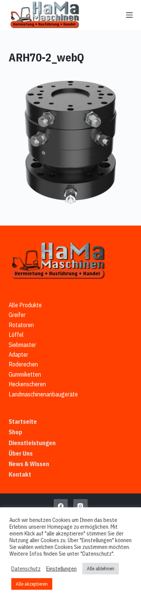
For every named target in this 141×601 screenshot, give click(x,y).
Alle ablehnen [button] (100, 568)
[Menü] (129, 15)
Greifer (17, 314)
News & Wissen (29, 464)
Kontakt (20, 474)
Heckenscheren (27, 384)
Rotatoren (21, 325)
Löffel (16, 334)
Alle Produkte (25, 305)
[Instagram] (80, 506)
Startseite (23, 421)
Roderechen (23, 364)
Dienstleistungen (32, 443)
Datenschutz (26, 568)
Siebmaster (22, 344)
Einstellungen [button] (61, 568)
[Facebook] (61, 506)
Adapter (18, 354)
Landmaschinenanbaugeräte (43, 394)
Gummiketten (25, 374)
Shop (15, 432)
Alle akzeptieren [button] (32, 584)
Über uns (21, 453)
